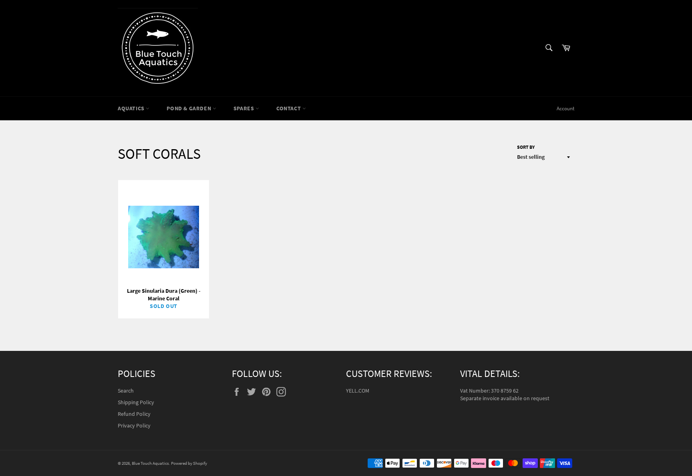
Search (126, 390)
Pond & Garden (189, 108)
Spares (244, 108)
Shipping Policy (136, 402)
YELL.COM (357, 390)
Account (565, 108)
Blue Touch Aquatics (150, 463)
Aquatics (132, 108)
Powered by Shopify (189, 463)
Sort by (526, 147)
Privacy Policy (134, 425)
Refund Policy (134, 413)
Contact (289, 108)
